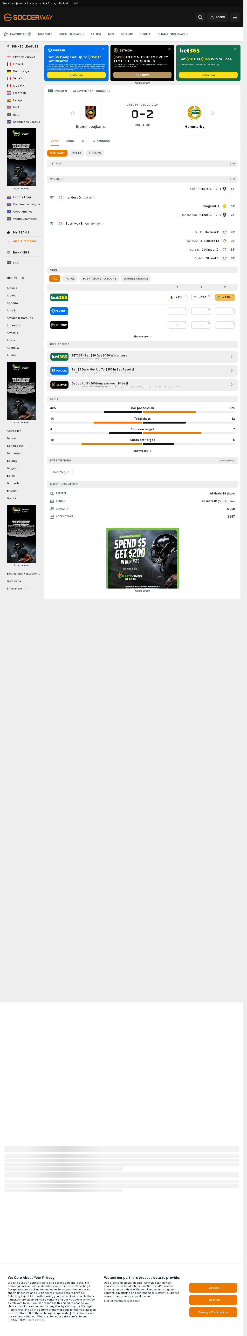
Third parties (36, 1320)
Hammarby (194, 126)
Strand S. (212, 258)
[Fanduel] (59, 311)
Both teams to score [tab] (99, 278)
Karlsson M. (194, 241)
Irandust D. (74, 197)
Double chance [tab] (136, 278)
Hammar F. (212, 232)
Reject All (213, 1300)
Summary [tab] (57, 153)
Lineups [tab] (95, 153)
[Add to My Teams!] (72, 113)
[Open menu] (235, 17)
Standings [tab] (101, 141)
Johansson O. (191, 215)
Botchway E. (74, 224)
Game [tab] (55, 141)
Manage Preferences (213, 1312)
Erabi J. (199, 258)
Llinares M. (211, 241)
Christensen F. (94, 224)
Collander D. (210, 250)
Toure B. (194, 250)
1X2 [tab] (54, 278)
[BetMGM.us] (59, 325)
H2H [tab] (84, 141)
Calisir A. (89, 197)
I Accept (213, 1287)
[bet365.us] (59, 297)
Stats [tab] (76, 153)
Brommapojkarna (91, 126)
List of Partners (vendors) (122, 1300)
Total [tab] (70, 278)
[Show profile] (91, 113)
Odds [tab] (70, 141)
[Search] (200, 17)
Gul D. (199, 232)
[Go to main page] (37, 17)
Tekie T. (193, 189)
